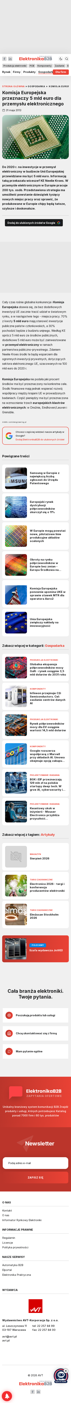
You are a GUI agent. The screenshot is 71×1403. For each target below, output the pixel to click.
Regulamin (8, 1237)
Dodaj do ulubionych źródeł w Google (31, 222)
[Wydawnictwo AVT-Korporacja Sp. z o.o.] (35, 1306)
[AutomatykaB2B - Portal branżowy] (35, 1383)
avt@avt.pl (9, 1336)
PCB (32, 65)
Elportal (7, 1270)
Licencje (7, 1242)
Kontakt (7, 1210)
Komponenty (45, 65)
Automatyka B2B (12, 1265)
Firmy (17, 72)
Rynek (6, 72)
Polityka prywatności (15, 1247)
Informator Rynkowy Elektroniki (22, 1220)
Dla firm (61, 72)
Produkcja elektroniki (14, 65)
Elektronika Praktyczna (16, 1274)
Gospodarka (46, 72)
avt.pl (6, 1340)
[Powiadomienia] (7, 1396)
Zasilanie (59, 65)
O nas (5, 1215)
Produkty (29, 72)
